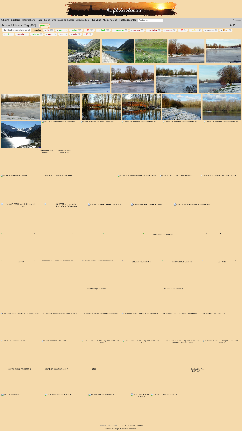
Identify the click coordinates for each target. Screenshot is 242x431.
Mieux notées (110, 20)
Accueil (5, 25)
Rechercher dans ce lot (18, 30)
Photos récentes (127, 20)
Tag (26, 25)
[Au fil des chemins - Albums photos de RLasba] (121, 15)
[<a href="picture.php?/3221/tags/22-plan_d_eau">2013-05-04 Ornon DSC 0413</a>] (53, 341)
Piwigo (117, 429)
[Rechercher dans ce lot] (231, 25)
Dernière (140, 426)
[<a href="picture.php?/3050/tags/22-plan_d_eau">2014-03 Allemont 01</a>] (10, 394)
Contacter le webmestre (128, 429)
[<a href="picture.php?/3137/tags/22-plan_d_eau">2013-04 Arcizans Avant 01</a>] (213, 313)
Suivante (131, 426)
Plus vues (96, 20)
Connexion (237, 20)
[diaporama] (234, 25)
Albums (5, 20)
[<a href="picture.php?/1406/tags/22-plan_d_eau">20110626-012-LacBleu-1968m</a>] (13, 176)
